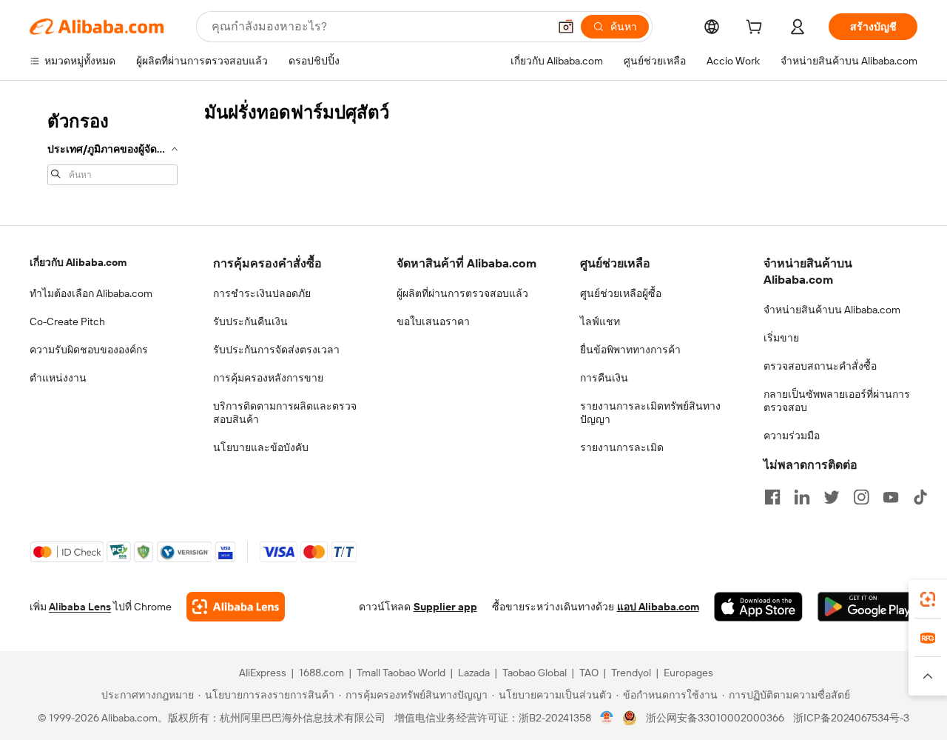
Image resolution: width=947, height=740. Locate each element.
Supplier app (445, 607)
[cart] (757, 29)
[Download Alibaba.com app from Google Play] (867, 606)
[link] (928, 599)
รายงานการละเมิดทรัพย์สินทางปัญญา (650, 412)
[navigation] (112, 147)
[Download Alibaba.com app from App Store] (758, 606)
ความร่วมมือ (792, 435)
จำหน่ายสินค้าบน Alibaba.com (832, 310)
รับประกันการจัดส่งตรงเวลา (276, 350)
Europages (688, 673)
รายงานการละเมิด (622, 447)
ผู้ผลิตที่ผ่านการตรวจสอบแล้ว (462, 293)
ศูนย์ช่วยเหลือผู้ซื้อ (620, 293)
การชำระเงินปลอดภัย (262, 293)
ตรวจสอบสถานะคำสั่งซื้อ (820, 366)
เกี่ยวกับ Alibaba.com (78, 262)
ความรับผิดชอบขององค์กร (89, 350)
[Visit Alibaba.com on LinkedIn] (802, 497)
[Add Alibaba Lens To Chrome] (235, 606)
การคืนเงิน (604, 378)
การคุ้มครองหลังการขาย (268, 378)
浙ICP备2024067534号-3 (851, 718)
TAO (589, 673)
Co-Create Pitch (67, 321)
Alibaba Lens (80, 607)
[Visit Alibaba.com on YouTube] (891, 497)
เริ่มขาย (781, 338)
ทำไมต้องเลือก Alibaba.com (91, 293)
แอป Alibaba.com (658, 607)
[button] (566, 27)
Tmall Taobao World (401, 673)
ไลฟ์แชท (600, 321)
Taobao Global (534, 673)
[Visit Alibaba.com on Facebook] (772, 497)
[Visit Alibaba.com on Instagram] (861, 497)
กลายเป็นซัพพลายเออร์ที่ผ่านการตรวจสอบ (837, 400)
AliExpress (262, 673)
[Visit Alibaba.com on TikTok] (920, 497)
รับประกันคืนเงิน (250, 321)
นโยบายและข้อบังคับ (261, 447)
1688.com (321, 673)
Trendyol (631, 673)
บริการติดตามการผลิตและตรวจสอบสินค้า (285, 412)
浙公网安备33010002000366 (715, 718)
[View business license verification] (607, 717)
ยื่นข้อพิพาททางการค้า (630, 350)
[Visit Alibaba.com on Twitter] (831, 497)
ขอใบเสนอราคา (433, 321)
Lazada (474, 673)
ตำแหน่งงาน (58, 378)
